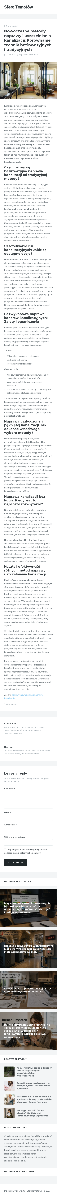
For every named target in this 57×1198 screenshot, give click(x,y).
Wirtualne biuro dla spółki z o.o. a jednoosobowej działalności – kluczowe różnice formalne (34, 1099)
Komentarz (10, 788)
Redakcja (10, 55)
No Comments (10, 704)
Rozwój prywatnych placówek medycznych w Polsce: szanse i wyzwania (34, 1086)
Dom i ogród (12, 26)
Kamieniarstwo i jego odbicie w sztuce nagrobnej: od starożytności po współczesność (34, 1072)
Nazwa (8, 812)
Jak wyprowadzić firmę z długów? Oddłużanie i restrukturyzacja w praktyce (32, 1113)
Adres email (10, 824)
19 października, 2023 (28, 55)
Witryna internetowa (14, 837)
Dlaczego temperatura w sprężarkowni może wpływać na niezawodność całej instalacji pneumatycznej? (28, 948)
